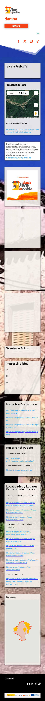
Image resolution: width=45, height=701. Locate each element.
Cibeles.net (9, 678)
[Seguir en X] (25, 41)
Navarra (10, 18)
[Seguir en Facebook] (18, 41)
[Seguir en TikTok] (37, 41)
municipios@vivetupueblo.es (18, 157)
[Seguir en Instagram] (31, 41)
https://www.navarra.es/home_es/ (19, 470)
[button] (28, 631)
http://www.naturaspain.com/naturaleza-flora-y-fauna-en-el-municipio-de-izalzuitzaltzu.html (22, 581)
